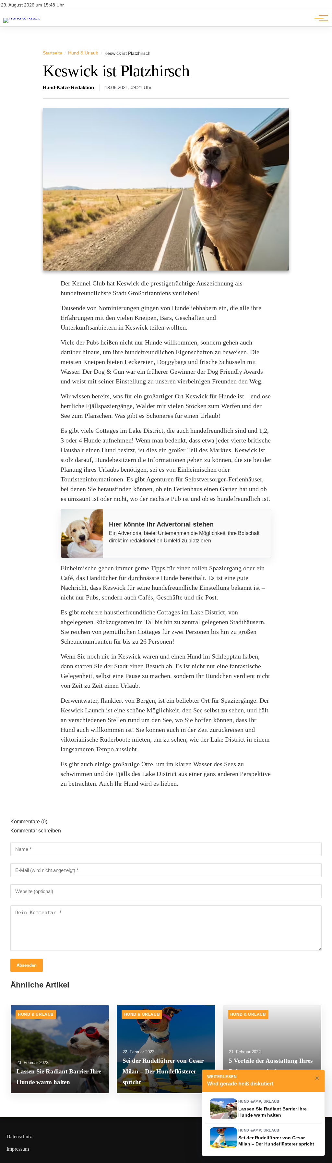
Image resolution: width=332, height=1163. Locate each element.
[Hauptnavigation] (319, 18)
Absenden (27, 965)
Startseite (52, 52)
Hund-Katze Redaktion (68, 87)
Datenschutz (19, 1136)
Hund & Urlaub (83, 52)
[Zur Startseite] (22, 17)
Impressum (17, 1149)
